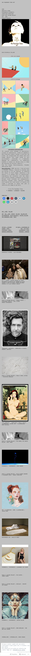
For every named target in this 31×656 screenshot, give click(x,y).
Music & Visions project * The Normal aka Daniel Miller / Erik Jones (15, 442)
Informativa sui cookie (19, 649)
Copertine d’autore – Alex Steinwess (11, 252)
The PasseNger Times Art (8, 2)
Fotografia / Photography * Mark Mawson (12, 466)
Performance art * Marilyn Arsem (10, 537)
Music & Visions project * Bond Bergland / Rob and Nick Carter (14, 629)
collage (10, 211)
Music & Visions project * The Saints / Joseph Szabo (12, 576)
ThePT (15, 217)
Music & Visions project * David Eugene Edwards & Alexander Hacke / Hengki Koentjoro (15, 474)
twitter (23, 190)
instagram (16, 190)
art (3, 214)
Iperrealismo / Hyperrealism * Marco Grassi (13, 637)
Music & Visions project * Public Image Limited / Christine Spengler (15, 376)
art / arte (4, 211)
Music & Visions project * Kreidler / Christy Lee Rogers (14, 585)
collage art (24, 214)
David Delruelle (6, 168)
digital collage (24, 215)
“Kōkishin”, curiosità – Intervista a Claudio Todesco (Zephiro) (14, 349)
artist (13, 214)
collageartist (5, 215)
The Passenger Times (7, 217)
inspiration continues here (15, 149)
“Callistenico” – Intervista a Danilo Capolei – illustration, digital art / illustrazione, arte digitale (15, 423)
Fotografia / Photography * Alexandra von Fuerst (15, 567)
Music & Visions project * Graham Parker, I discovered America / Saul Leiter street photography (13, 301)
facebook (10, 190)
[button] (8, 87)
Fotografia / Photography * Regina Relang (13, 620)
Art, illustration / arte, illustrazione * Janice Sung (13, 511)
